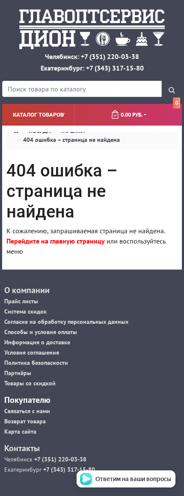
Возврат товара (25, 421)
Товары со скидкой (30, 383)
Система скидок (25, 311)
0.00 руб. (149, 111)
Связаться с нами (27, 411)
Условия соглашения (31, 352)
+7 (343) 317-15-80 (68, 469)
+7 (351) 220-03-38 (59, 459)
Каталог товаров (38, 115)
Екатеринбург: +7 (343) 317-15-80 (92, 68)
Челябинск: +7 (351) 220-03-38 (92, 56)
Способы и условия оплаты (40, 332)
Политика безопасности (36, 363)
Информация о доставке (37, 342)
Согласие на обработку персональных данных (66, 322)
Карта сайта (20, 431)
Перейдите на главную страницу (55, 241)
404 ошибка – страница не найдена (71, 140)
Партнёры (17, 373)
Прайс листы (21, 301)
